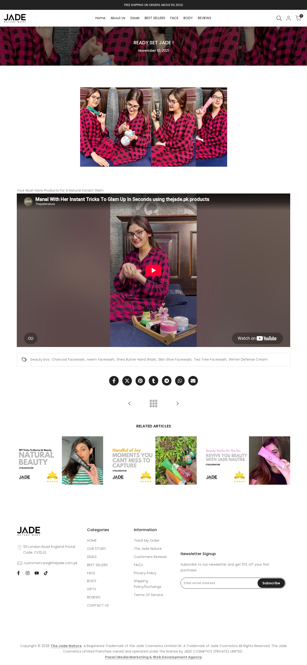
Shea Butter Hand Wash (136, 359)
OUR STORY (96, 548)
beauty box (39, 359)
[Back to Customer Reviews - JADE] (153, 403)
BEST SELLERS (97, 565)
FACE (91, 573)
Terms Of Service (148, 594)
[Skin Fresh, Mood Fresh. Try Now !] (177, 403)
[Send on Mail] (193, 381)
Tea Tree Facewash (210, 359)
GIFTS (91, 589)
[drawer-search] (279, 18)
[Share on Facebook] (114, 381)
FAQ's (138, 565)
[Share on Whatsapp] (180, 381)
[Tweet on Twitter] (127, 381)
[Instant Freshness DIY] (130, 403)
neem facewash (100, 359)
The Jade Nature (148, 548)
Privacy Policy (145, 573)
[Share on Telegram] (166, 381)
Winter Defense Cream (248, 359)
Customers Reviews (150, 556)
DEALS (92, 556)
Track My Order (146, 540)
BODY (91, 581)
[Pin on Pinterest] (140, 381)
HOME (92, 540)
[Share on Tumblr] (153, 381)
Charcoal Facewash (68, 359)
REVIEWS (93, 597)
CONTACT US (98, 605)
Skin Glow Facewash (175, 359)
